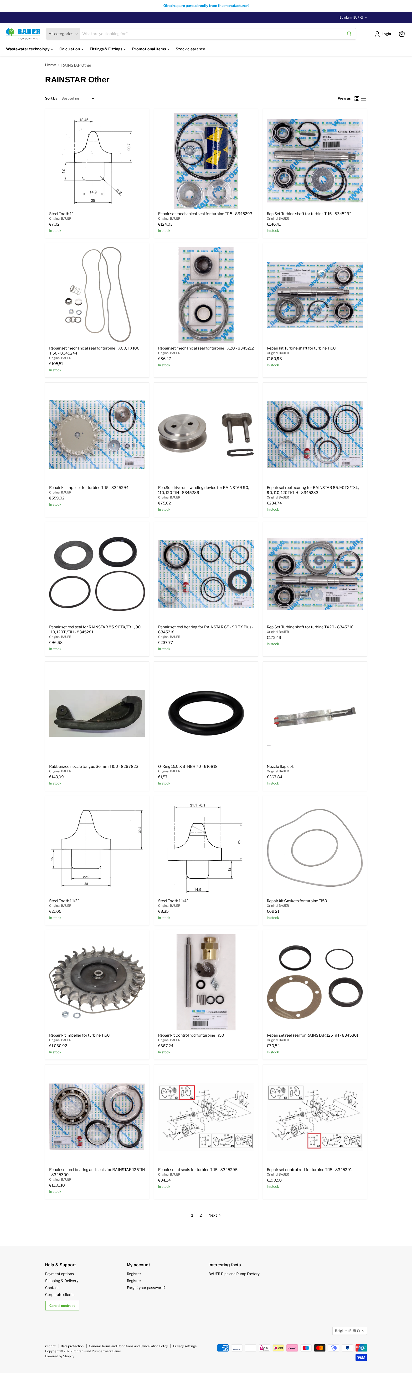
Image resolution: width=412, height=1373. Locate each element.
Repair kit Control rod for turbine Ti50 (191, 1035)
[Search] (349, 33)
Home (50, 65)
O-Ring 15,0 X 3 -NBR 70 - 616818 (188, 766)
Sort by (51, 98)
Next (213, 1215)
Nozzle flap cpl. (280, 766)
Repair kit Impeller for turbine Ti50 (79, 1035)
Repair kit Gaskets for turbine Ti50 (297, 901)
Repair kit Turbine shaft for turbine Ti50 (301, 348)
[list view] (363, 98)
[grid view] (357, 98)
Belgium (351, 17)
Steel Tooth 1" (61, 214)
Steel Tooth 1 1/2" (64, 901)
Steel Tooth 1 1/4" (173, 901)
